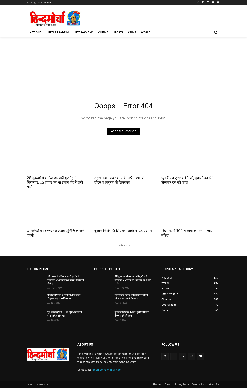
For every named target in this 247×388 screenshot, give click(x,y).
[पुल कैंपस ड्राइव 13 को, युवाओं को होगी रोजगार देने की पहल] (190, 158)
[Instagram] (203, 3)
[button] (215, 32)
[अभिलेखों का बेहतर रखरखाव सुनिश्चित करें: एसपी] (56, 211)
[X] (208, 3)
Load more (122, 244)
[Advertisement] (123, 64)
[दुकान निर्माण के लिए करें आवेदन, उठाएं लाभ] (123, 211)
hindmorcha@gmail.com (106, 369)
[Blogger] (165, 356)
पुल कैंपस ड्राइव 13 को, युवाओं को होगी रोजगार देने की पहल (187, 180)
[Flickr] (182, 356)
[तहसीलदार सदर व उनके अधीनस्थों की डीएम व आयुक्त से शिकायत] (123, 158)
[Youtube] (218, 3)
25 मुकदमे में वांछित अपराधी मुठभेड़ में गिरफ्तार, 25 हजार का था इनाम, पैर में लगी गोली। (55, 182)
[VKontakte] (200, 356)
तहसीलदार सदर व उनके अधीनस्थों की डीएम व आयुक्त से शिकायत (119, 180)
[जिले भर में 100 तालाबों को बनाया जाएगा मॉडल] (190, 211)
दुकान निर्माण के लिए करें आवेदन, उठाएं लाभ (123, 231)
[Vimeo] (213, 3)
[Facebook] (198, 3)
